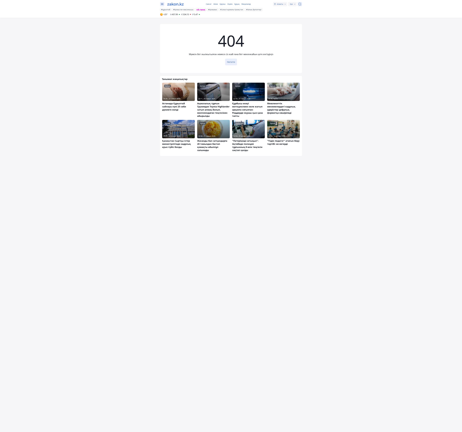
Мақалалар (246, 4)
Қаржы (222, 4)
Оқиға (229, 4)
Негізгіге (231, 62)
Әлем (215, 4)
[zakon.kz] (175, 4)
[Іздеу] (300, 4)
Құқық (237, 4)
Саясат (209, 4)
